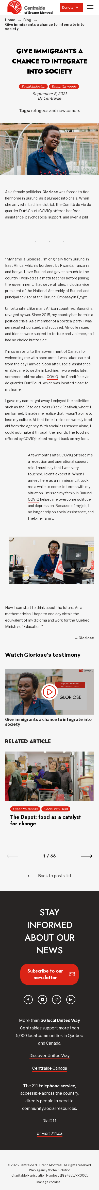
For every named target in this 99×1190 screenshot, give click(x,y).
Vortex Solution (59, 1170)
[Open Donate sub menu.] (77, 7)
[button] (90, 7)
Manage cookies (48, 1182)
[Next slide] (87, 856)
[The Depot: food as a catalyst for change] (49, 776)
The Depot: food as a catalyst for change (45, 820)
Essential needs (64, 86)
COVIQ (52, 376)
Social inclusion (33, 86)
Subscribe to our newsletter (45, 974)
